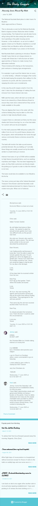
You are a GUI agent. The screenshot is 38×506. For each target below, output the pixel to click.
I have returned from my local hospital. (15, 449)
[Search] (35, 4)
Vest (11, 383)
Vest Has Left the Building (11, 428)
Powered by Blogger (20, 502)
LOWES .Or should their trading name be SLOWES (16, 474)
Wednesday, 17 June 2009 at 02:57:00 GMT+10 (19, 376)
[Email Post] (7, 196)
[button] (35, 11)
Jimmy (12, 332)
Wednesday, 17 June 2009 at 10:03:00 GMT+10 (19, 408)
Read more (32, 443)
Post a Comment (9, 414)
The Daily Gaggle (17, 4)
